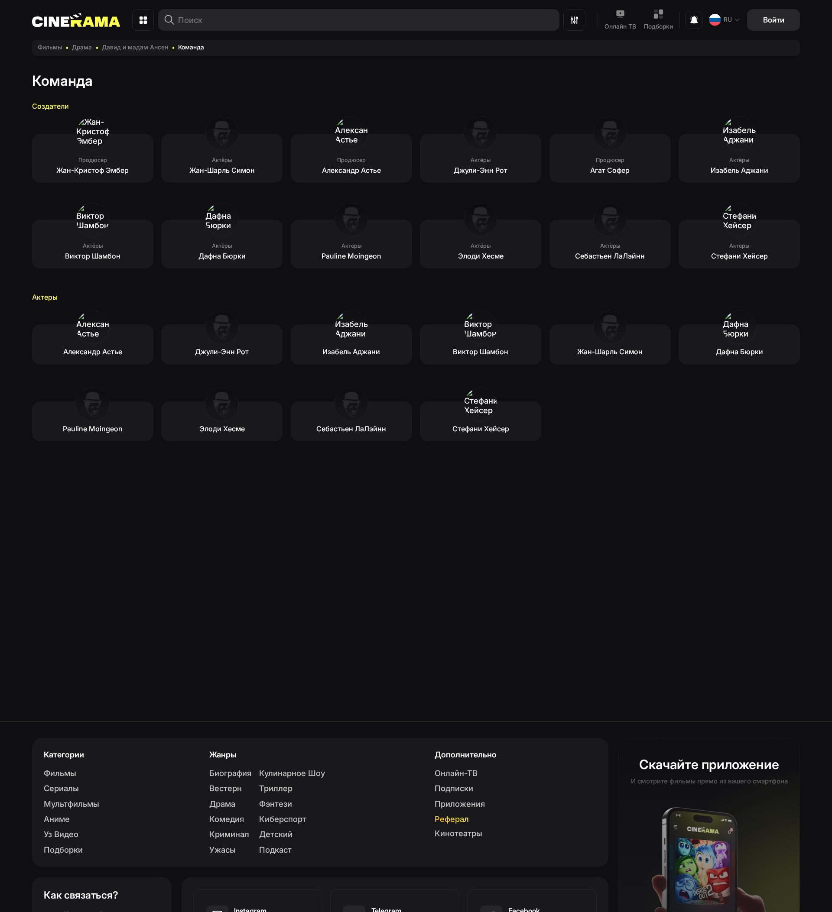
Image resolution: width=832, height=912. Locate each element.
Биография (230, 773)
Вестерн (225, 788)
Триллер (275, 788)
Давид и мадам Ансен (135, 47)
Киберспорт (282, 819)
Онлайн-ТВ (456, 773)
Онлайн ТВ (620, 26)
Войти (773, 19)
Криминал (229, 834)
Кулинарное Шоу (292, 773)
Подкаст (275, 849)
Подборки (658, 26)
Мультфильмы (71, 804)
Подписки (454, 788)
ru (728, 19)
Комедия (226, 819)
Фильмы (50, 47)
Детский (275, 834)
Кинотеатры (458, 833)
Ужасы (222, 849)
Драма (82, 47)
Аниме (57, 819)
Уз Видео (61, 834)
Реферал (452, 819)
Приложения (460, 804)
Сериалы (61, 788)
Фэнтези (275, 804)
